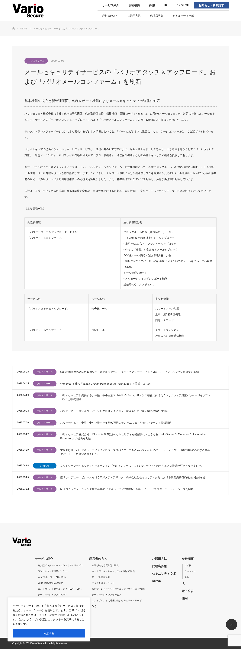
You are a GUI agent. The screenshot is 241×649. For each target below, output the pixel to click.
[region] (49, 619)
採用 (152, 5)
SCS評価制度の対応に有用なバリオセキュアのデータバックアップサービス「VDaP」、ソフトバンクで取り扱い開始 (129, 371)
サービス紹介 (110, 5)
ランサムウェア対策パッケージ (53, 571)
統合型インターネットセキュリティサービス (60, 565)
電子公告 (188, 591)
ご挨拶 (188, 565)
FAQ (94, 606)
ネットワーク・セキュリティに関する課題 (113, 571)
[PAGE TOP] (231, 624)
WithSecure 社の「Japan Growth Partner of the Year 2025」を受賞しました (105, 383)
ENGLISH (183, 5)
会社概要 (134, 5)
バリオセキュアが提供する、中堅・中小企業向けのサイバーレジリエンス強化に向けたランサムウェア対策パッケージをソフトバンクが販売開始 (135, 397)
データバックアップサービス (106, 594)
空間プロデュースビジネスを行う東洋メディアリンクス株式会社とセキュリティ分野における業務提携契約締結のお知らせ (132, 477)
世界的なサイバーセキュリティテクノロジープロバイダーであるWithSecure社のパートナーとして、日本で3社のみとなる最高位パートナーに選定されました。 (135, 452)
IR (165, 5)
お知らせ (44, 465)
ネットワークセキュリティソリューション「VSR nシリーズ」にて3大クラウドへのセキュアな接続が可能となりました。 (132, 465)
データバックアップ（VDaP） (53, 594)
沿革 (187, 577)
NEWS (156, 580)
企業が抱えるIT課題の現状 (105, 565)
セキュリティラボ (183, 15)
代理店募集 (156, 15)
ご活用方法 (134, 15)
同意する (49, 633)
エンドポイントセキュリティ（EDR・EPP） (60, 589)
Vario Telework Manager (50, 583)
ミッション (190, 571)
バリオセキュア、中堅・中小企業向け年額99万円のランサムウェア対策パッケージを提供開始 (115, 422)
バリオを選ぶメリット (103, 583)
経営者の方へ (110, 15)
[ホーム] (13, 22)
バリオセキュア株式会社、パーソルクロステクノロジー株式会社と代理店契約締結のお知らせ (115, 410)
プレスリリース (36, 60)
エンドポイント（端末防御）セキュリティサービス (118, 600)
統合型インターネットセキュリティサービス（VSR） (119, 589)
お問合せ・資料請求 (211, 5)
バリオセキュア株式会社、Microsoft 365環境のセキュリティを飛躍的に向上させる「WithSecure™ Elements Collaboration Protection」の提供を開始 (133, 436)
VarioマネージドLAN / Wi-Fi (52, 577)
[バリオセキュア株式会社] (36, 10)
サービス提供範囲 (101, 577)
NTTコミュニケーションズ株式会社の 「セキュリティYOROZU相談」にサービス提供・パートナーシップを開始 (127, 489)
